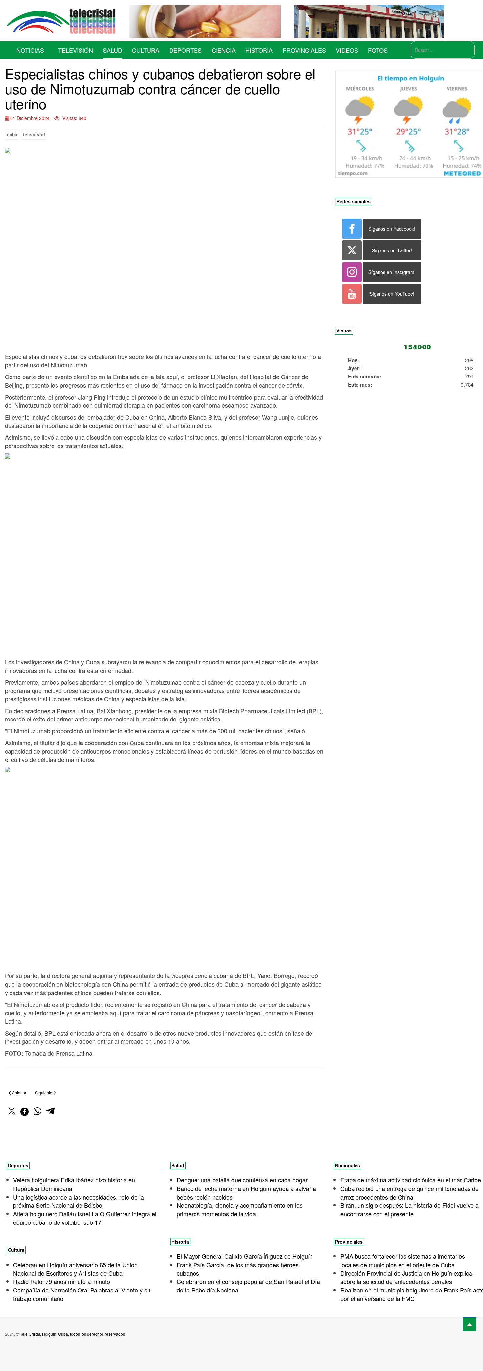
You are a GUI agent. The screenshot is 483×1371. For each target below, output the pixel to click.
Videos (347, 50)
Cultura (145, 50)
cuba (12, 134)
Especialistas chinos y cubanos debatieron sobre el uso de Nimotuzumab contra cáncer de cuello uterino (160, 88)
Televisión (75, 50)
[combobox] (443, 50)
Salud (112, 50)
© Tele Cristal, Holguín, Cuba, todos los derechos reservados (70, 1334)
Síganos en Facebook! (391, 228)
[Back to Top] (469, 1324)
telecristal (34, 134)
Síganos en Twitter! (392, 250)
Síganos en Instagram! (392, 272)
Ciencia (224, 50)
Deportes (185, 50)
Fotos (378, 50)
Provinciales (304, 50)
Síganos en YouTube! (392, 293)
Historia (259, 50)
